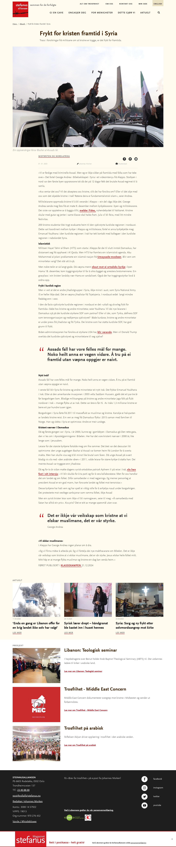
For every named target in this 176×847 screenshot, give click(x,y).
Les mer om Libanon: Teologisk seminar (83, 671)
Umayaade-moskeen (109, 257)
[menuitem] (56, 13)
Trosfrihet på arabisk (83, 728)
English (158, 4)
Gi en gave (56, 13)
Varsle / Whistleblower (25, 821)
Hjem (15, 24)
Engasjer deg (77, 13)
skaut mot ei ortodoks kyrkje (108, 267)
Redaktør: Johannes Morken (28, 801)
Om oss (109, 4)
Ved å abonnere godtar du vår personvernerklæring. (89, 810)
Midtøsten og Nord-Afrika (54, 156)
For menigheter (102, 13)
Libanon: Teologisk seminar (90, 650)
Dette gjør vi (126, 13)
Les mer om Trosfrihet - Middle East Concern (85, 710)
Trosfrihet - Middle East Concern (95, 689)
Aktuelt (145, 13)
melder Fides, (88, 210)
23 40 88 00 (23, 790)
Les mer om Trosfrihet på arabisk (80, 745)
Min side (143, 4)
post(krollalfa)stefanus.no (27, 796)
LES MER (17, 633)
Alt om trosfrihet (89, 4)
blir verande (105, 332)
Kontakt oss (125, 4)
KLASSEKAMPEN (71, 565)
